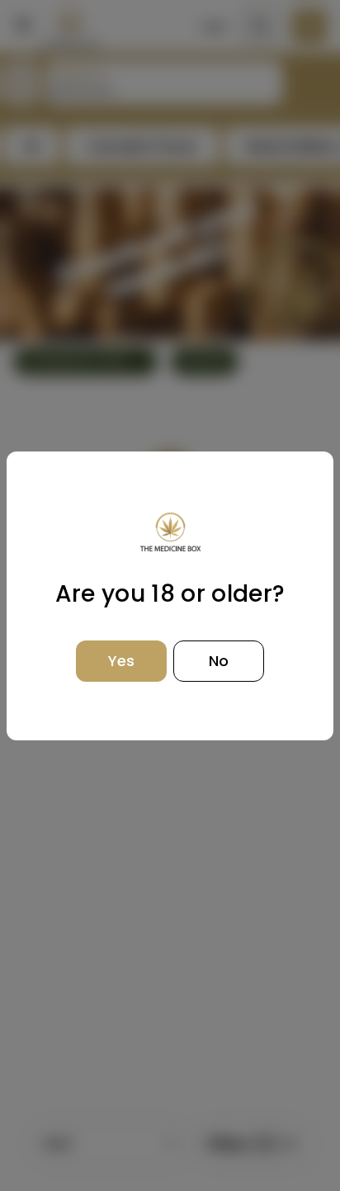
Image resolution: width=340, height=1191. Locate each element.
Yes (121, 660)
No (219, 660)
